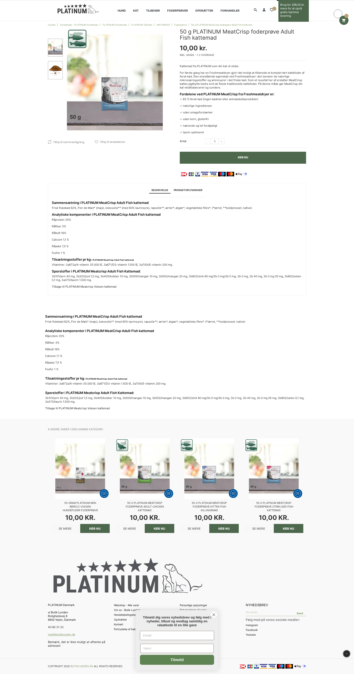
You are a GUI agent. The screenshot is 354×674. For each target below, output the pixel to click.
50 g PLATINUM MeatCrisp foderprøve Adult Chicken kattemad (145, 506)
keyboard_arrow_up (346, 654)
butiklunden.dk (82, 666)
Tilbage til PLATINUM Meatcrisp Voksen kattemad (84, 286)
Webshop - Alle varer (126, 605)
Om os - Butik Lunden (127, 610)
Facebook (252, 629)
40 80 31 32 (56, 627)
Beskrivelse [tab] (160, 190)
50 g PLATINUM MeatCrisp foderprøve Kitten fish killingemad (209, 506)
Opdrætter (120, 619)
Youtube (251, 634)
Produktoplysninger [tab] (188, 190)
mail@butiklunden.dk (61, 634)
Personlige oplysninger (193, 605)
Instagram (252, 625)
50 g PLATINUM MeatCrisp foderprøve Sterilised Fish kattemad (274, 506)
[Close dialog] (214, 615)
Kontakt (118, 624)
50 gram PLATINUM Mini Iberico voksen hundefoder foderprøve (80, 506)
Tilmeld (177, 660)
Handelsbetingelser (125, 614)
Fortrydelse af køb (125, 629)
